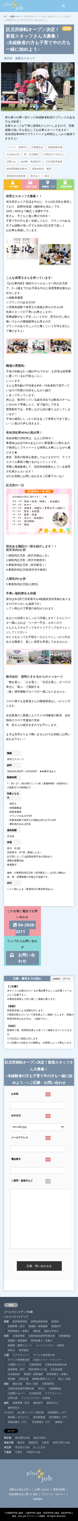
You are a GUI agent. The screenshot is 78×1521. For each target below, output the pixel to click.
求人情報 (12, 186)
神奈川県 (9, 1442)
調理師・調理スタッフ (20, 1345)
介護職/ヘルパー (16, 1364)
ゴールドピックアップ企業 (18, 1311)
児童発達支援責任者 (56, 1364)
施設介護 (17, 1383)
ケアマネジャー (21, 1355)
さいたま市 (39, 1447)
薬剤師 (36, 1331)
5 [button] (45, 107)
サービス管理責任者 (18, 1359)
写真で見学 (30, 186)
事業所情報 (65, 186)
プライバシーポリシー (53, 1494)
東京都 (7, 1437)
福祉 (6, 1383)
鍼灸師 (58, 1422)
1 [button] (30, 107)
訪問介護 (23, 1379)
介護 (6, 1355)
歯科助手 (38, 1402)
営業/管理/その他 (37, 1369)
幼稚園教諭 (65, 1335)
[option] (38, 86)
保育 (6, 1335)
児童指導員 (19, 1335)
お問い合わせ (24, 958)
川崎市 (45, 1442)
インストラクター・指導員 (50, 1345)
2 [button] (34, 107)
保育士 (11, 1350)
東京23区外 (40, 1437)
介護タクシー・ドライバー (47, 1359)
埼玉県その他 (22, 1447)
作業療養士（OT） (58, 1412)
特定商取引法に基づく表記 (23, 1494)
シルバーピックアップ (16, 1316)
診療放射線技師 (39, 1321)
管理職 (11, 1379)
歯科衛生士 (14, 1407)
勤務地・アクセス (47, 187)
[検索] (63, 6)
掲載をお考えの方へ (20, 1489)
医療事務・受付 (16, 1326)
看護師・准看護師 (38, 1326)
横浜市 (21, 1442)
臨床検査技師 (20, 1321)
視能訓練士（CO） (18, 1422)
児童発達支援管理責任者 (41, 1335)
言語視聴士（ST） (41, 1422)
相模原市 (33, 1442)
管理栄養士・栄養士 (18, 1331)
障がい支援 (64, 1379)
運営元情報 (59, 1489)
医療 (6, 1321)
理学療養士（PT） (59, 1417)
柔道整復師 (39, 1417)
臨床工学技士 (51, 1331)
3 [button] (38, 107)
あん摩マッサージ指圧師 (30, 1412)
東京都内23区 (22, 1437)
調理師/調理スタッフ (43, 1379)
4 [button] (41, 107)
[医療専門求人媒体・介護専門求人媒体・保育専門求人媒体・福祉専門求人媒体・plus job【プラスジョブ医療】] (13, 6)
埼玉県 (7, 1447)
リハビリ (9, 1412)
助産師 (55, 1321)
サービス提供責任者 (44, 1355)
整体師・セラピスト (18, 1417)
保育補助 (23, 1350)
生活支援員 (57, 1369)
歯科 (6, 1402)
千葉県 (7, 1452)
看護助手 (56, 1326)
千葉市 (18, 1452)
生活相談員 (14, 1374)
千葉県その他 (33, 1452)
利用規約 (38, 1499)
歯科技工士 (53, 1402)
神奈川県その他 (61, 1442)
